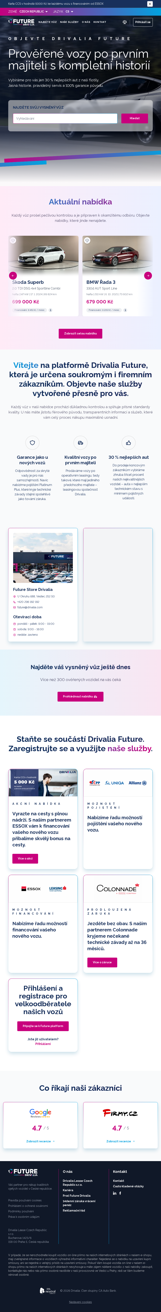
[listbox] (33, 11)
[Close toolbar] (150, 4)
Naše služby (69, 22)
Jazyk (58, 11)
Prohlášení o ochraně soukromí (28, 1205)
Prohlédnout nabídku (78, 696)
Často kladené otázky (128, 1186)
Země (12, 11)
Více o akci (25, 858)
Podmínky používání (21, 1211)
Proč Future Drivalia (77, 1195)
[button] (13, 276)
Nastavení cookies (80, 1302)
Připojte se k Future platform (43, 1026)
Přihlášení (43, 1044)
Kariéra (68, 1190)
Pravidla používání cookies (25, 1200)
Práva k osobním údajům (23, 1216)
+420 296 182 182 (28, 601)
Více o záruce (102, 962)
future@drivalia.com (30, 607)
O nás (86, 22)
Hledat (135, 118)
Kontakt (100, 22)
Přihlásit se (143, 22)
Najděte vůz (47, 22)
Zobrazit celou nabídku (80, 333)
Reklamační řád (74, 1210)
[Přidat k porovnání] (13, 240)
